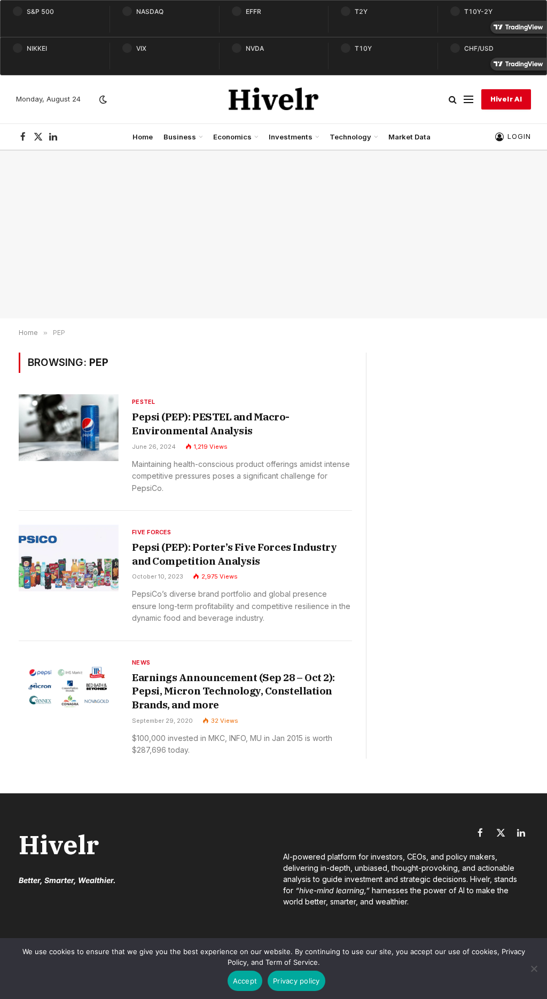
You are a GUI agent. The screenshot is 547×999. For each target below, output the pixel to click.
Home (142, 136)
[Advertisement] (273, 234)
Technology (350, 136)
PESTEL (143, 401)
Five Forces (151, 532)
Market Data (409, 136)
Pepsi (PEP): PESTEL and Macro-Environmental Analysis (211, 423)
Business (179, 136)
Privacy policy (296, 981)
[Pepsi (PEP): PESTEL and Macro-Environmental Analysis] (69, 427)
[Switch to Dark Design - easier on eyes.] (102, 99)
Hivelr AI (506, 99)
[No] (533, 968)
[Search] (453, 100)
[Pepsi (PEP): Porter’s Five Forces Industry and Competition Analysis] (69, 558)
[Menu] (468, 100)
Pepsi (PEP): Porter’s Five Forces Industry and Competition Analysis (234, 554)
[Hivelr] (273, 99)
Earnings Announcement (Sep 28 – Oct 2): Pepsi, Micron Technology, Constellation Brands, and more (233, 691)
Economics (232, 136)
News (141, 662)
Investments (290, 136)
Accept (245, 981)
